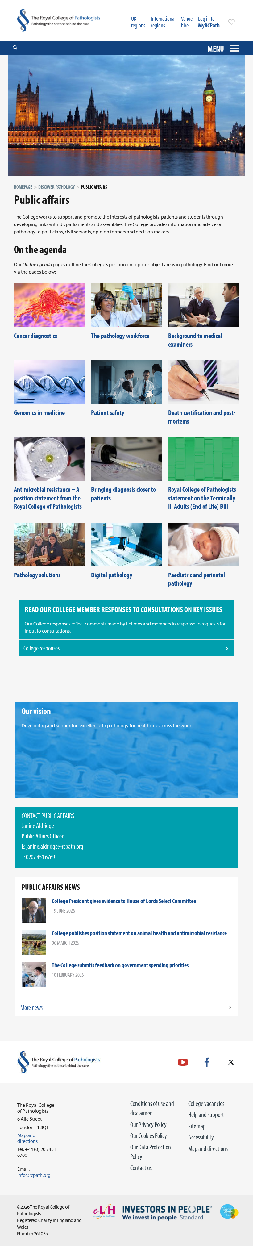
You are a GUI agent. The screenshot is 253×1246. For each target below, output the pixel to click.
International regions (163, 22)
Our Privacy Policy (148, 1124)
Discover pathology (56, 187)
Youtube (183, 1062)
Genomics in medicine (39, 412)
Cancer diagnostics (35, 335)
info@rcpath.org (34, 1175)
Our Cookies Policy (148, 1135)
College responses (41, 648)
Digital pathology (111, 575)
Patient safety (107, 412)
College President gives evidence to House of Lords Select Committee (124, 901)
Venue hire (187, 22)
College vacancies (206, 1103)
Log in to (209, 22)
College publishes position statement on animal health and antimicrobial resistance (139, 933)
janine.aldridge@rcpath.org (54, 846)
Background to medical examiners (195, 340)
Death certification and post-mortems (201, 416)
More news (31, 1007)
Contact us (141, 1167)
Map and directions (208, 1148)
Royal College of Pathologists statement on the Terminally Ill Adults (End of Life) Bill (202, 498)
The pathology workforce (120, 335)
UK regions (138, 22)
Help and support (206, 1114)
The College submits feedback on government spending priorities (120, 965)
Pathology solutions (37, 575)
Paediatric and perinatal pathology (196, 579)
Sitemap (197, 1126)
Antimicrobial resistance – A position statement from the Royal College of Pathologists (48, 498)
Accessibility (201, 1137)
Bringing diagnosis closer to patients (123, 493)
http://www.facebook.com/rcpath (206, 1062)
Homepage (23, 187)
